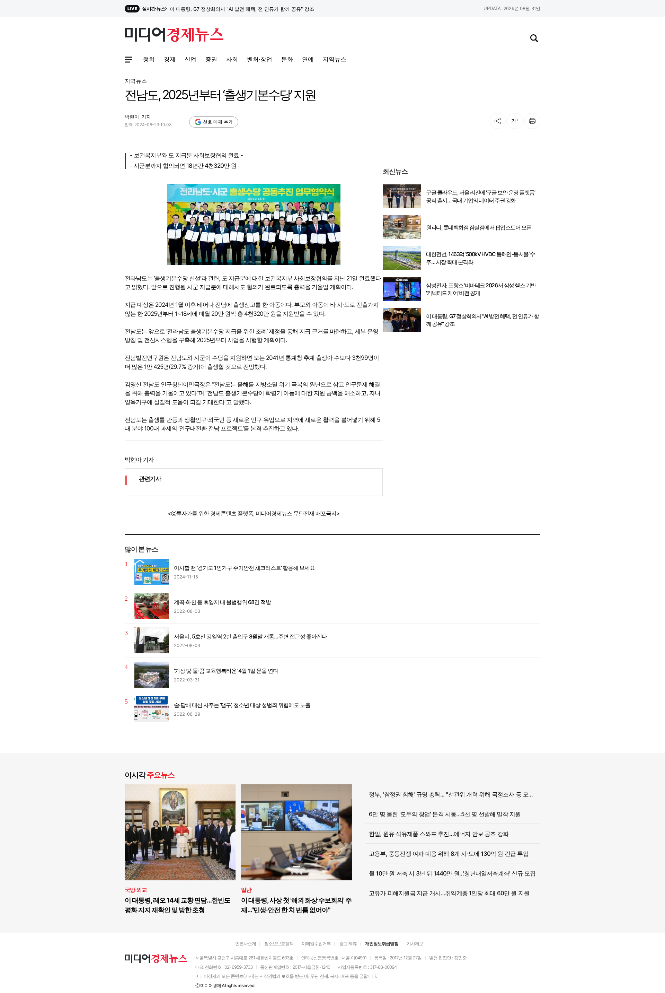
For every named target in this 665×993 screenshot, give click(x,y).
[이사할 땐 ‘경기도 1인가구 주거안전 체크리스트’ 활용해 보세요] (151, 572)
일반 (246, 889)
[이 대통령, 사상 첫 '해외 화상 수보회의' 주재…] (296, 832)
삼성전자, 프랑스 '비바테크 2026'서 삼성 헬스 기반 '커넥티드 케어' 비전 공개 (251, 9)
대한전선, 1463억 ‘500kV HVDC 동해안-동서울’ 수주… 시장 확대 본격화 (480, 258)
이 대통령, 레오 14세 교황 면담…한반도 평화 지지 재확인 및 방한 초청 (177, 905)
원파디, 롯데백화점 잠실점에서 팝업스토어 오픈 (478, 227)
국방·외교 (136, 889)
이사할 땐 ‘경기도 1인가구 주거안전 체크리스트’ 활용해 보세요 (244, 567)
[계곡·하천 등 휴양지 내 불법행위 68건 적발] (151, 606)
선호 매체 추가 (218, 121)
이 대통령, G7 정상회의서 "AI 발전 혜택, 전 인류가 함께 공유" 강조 (482, 320)
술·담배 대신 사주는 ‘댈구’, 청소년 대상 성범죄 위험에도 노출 (242, 705)
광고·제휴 (348, 943)
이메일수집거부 (316, 943)
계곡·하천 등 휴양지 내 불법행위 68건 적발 (222, 602)
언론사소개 (245, 943)
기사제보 (415, 943)
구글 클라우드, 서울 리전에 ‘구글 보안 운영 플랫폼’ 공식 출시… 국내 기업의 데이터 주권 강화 (480, 196)
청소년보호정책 (278, 943)
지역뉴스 (136, 80)
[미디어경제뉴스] (174, 35)
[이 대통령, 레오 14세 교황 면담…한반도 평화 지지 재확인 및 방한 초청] (180, 832)
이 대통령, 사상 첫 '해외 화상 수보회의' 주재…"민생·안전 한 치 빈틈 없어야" (296, 905)
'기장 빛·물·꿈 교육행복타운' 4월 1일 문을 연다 (226, 670)
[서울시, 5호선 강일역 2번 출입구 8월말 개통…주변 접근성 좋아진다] (151, 640)
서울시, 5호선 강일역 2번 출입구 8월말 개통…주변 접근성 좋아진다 (250, 636)
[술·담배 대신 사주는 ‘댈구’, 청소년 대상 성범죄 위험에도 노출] (151, 709)
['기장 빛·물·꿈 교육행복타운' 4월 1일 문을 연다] (151, 675)
